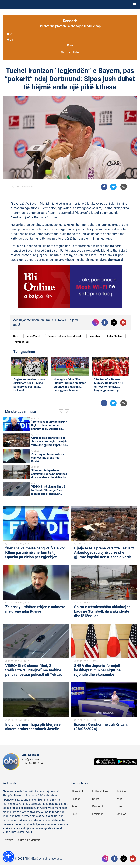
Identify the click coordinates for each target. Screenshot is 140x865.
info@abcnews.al (32, 759)
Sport (15, 336)
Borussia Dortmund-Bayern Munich (64, 336)
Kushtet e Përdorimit (27, 840)
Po (11, 34)
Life (119, 807)
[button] (8, 857)
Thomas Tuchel (21, 341)
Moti (119, 799)
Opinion (121, 814)
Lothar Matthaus (115, 336)
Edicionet (122, 791)
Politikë (75, 799)
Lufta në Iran (100, 791)
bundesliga (94, 336)
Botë (74, 814)
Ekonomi (97, 807)
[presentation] (62, 412)
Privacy (8, 840)
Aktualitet (77, 791)
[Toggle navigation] (134, 4)
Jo (11, 40)
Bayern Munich (33, 336)
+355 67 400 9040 (33, 763)
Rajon (74, 807)
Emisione (97, 814)
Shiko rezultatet (70, 52)
